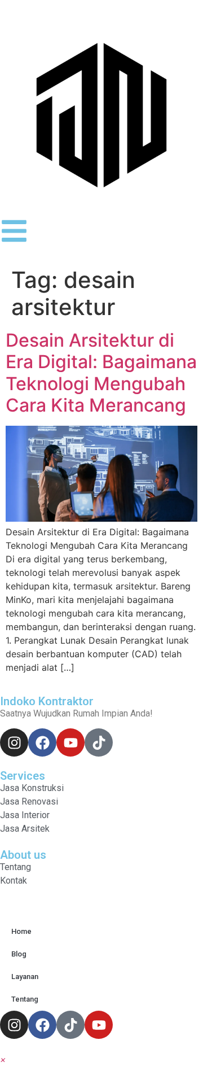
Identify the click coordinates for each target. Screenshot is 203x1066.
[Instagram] (14, 742)
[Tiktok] (99, 742)
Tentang (24, 999)
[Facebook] (42, 742)
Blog (19, 954)
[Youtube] (70, 742)
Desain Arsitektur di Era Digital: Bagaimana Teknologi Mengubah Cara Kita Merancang (101, 372)
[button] (3, 1059)
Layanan (24, 976)
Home (21, 931)
